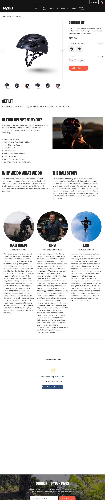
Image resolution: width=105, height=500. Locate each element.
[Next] (62, 50)
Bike (9, 16)
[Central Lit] (6, 85)
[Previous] (2, 50)
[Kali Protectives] (8, 8)
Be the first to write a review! (52, 387)
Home (4, 16)
